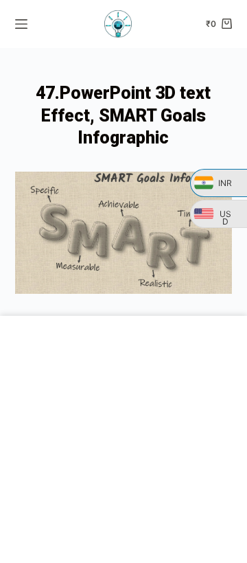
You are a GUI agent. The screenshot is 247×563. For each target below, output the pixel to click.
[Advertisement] (123, 439)
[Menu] (21, 24)
